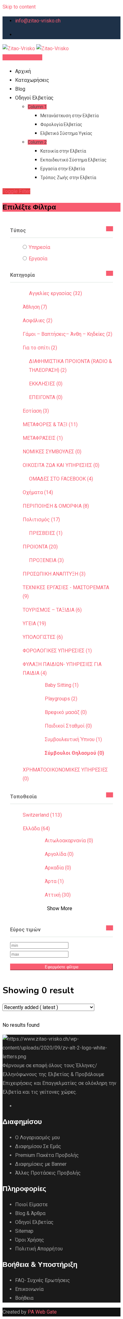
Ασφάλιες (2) (37, 321)
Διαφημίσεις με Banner (41, 1164)
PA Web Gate (42, 1312)
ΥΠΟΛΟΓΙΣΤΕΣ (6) (43, 637)
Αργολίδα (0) (59, 854)
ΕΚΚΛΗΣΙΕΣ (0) (45, 384)
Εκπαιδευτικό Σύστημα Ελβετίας (73, 159)
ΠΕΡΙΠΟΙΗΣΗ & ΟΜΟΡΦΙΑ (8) (56, 506)
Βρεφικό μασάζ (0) (66, 712)
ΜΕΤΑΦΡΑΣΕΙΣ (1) (43, 438)
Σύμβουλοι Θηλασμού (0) (74, 753)
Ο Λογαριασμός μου (37, 1137)
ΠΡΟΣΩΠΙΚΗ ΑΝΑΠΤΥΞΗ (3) (54, 574)
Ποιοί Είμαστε (31, 1204)
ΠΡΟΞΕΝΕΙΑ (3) (46, 560)
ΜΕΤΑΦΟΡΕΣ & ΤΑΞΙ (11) (50, 424)
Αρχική (23, 71)
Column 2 (37, 142)
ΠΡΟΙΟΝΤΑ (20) (40, 547)
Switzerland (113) (42, 815)
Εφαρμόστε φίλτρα (62, 967)
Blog (20, 89)
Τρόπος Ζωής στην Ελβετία (68, 177)
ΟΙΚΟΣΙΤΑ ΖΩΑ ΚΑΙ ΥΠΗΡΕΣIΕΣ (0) (61, 465)
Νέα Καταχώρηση (22, 57)
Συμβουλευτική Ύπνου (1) (73, 739)
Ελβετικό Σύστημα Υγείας (66, 133)
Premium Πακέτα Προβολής (47, 1155)
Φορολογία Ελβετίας (61, 124)
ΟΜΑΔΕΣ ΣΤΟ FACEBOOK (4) (61, 479)
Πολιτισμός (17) (41, 520)
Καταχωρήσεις (32, 80)
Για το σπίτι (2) (40, 348)
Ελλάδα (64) (36, 829)
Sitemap (24, 1231)
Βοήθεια (24, 1298)
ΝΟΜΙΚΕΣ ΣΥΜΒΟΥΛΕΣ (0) (52, 452)
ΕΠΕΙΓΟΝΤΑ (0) (45, 397)
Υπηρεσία (39, 247)
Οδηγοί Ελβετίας (34, 98)
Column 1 (37, 106)
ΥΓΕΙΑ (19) (34, 623)
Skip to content (19, 7)
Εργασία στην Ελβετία (62, 168)
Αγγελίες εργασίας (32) (55, 293)
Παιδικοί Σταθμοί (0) (68, 726)
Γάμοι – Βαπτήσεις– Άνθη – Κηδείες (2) (67, 334)
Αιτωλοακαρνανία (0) (69, 841)
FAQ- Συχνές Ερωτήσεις (42, 1280)
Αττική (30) (58, 895)
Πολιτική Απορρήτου (39, 1249)
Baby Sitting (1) (62, 685)
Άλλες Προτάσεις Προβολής (48, 1173)
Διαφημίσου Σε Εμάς (38, 1146)
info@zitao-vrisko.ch (38, 21)
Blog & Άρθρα (30, 1213)
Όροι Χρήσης (29, 1240)
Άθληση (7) (35, 307)
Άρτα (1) (54, 881)
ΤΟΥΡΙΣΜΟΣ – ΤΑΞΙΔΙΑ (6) (52, 610)
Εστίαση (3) (36, 411)
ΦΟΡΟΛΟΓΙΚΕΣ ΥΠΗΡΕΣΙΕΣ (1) (57, 651)
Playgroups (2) (61, 699)
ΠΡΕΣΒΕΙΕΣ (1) (45, 533)
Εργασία (38, 259)
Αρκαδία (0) (58, 868)
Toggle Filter (16, 191)
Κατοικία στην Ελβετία (63, 151)
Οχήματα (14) (38, 492)
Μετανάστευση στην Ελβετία (69, 115)
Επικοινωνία (29, 1289)
